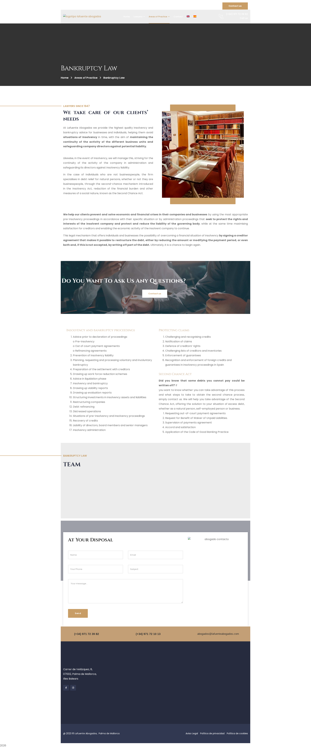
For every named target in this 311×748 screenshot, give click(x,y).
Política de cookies (237, 733)
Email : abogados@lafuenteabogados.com (86, 6)
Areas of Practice (86, 78)
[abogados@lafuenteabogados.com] (193, 634)
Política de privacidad (212, 733)
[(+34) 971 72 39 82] (70, 633)
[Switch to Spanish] (194, 16)
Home (65, 78)
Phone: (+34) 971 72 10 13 (127, 6)
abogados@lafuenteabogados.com (218, 633)
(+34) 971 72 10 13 (148, 634)
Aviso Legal (192, 733)
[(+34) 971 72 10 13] (132, 633)
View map (150, 6)
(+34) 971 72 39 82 (86, 634)
